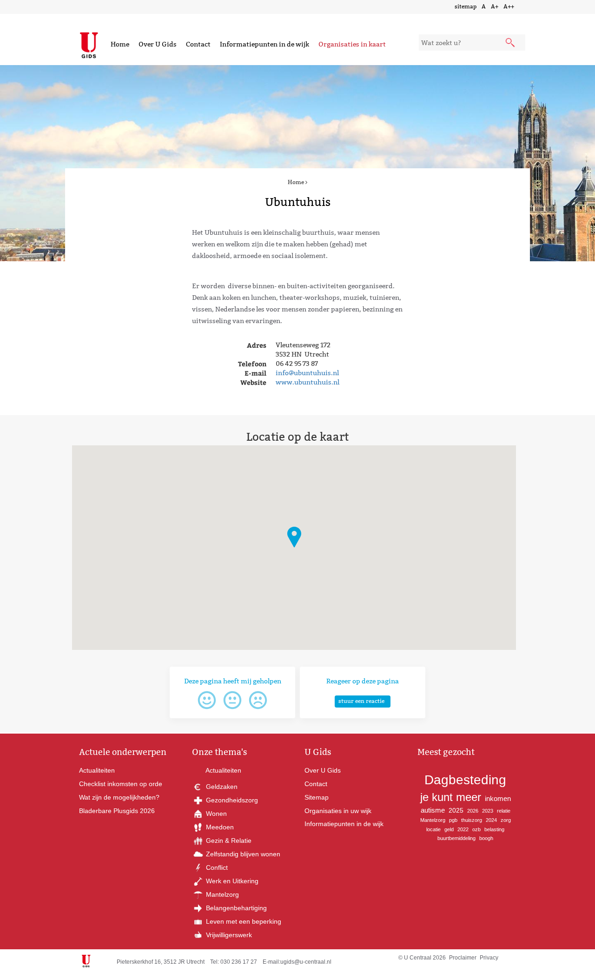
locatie (433, 829)
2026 (472, 811)
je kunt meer (450, 797)
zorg (506, 820)
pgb (453, 820)
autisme (433, 810)
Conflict (216, 867)
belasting (494, 829)
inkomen (498, 798)
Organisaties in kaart (352, 44)
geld (449, 829)
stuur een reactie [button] (361, 700)
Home (120, 44)
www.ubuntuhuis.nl (307, 382)
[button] (294, 537)
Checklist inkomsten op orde (120, 784)
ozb (476, 829)
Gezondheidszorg (231, 800)
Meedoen (219, 827)
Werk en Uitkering (231, 881)
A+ (494, 6)
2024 (491, 820)
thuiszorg (471, 820)
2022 (463, 829)
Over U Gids (158, 44)
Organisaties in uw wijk (337, 810)
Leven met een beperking (242, 921)
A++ (508, 6)
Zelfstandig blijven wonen (242, 854)
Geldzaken (221, 786)
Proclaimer (462, 957)
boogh (486, 838)
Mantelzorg (221, 894)
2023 (487, 811)
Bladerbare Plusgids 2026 (117, 810)
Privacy (489, 957)
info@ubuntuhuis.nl (307, 373)
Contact (198, 44)
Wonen (215, 813)
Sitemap (316, 797)
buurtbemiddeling (456, 838)
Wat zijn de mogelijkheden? (119, 797)
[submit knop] (510, 43)
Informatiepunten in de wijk (264, 44)
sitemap (465, 6)
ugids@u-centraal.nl (305, 962)
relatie (503, 811)
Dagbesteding (465, 780)
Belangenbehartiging (235, 908)
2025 (456, 810)
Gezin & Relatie (227, 840)
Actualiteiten (97, 770)
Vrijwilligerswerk (228, 935)
